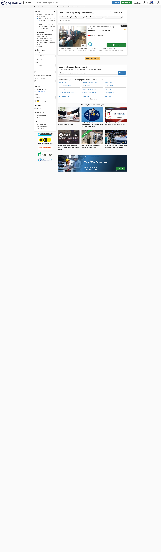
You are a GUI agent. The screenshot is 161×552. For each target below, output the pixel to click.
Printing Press (109, 93)
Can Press (62, 89)
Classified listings (42, 115)
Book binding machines (47, 26)
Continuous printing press (48, 21)
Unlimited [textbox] (39, 97)
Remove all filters (66, 20)
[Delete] (83, 17)
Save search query (93, 58)
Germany (42, 101)
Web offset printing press (47, 18)
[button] (158, 2)
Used (38, 108)
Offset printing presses (46, 31)
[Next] (85, 36)
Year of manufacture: (40, 78)
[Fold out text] (92, 54)
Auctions (40, 117)
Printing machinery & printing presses (45, 15)
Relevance (118, 13)
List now (120, 168)
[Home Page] (34, 6)
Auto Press (62, 82)
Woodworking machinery (46, 40)
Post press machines (46, 24)
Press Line (108, 89)
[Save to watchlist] (125, 29)
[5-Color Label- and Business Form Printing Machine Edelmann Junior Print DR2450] (72, 36)
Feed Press (85, 96)
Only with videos (42, 126)
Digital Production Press (89, 82)
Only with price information (44, 75)
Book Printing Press (65, 86)
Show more (93, 99)
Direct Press (86, 86)
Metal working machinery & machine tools (44, 35)
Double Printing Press (89, 89)
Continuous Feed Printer (66, 93)
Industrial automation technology (46, 43)
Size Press (108, 96)
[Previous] (60, 36)
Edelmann (40, 59)
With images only (42, 124)
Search (116, 3)
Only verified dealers (43, 129)
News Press (108, 82)
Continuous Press (64, 96)
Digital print (43, 28)
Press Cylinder (109, 86)
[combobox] (45, 97)
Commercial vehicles (44, 38)
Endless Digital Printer (89, 93)
